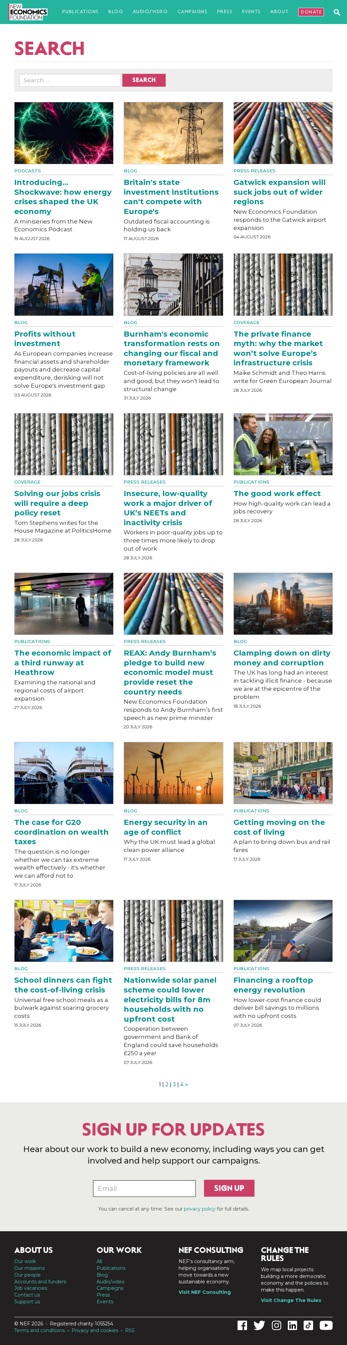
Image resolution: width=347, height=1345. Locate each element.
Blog (115, 11)
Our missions (29, 1268)
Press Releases (254, 170)
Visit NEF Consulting (205, 1292)
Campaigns (193, 11)
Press (225, 11)
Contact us (27, 1295)
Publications (80, 11)
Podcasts (27, 170)
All (99, 1261)
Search (144, 80)
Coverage (246, 322)
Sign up (229, 1188)
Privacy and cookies (95, 1330)
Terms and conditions (39, 1330)
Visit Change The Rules (291, 1300)
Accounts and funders (40, 1282)
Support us (27, 1302)
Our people (27, 1275)
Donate (311, 12)
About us (33, 1250)
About (279, 11)
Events (251, 11)
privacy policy (200, 1209)
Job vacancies (30, 1288)
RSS (130, 1330)
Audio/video (150, 11)
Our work (25, 1261)
